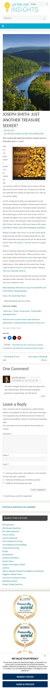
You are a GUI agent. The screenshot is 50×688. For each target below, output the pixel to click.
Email (6, 464)
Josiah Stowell (28, 348)
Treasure (40, 348)
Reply (43, 396)
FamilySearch (7, 554)
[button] (45, 656)
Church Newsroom (10, 538)
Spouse (35, 348)
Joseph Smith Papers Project (13, 564)
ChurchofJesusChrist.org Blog (14, 544)
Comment (7, 434)
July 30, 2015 (9, 130)
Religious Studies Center (12, 574)
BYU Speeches (8, 525)
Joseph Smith (7, 348)
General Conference (10, 558)
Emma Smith (28, 345)
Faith (31, 134)
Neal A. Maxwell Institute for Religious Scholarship (22, 571)
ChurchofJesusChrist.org (12, 541)
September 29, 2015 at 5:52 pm (25, 381)
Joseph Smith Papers (17, 348)
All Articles (9, 134)
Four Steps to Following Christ (37, 358)
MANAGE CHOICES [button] (25, 676)
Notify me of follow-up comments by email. (23, 480)
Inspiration (40, 345)
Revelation (38, 134)
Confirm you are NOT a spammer (18, 496)
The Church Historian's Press (14, 578)
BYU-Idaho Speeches (10, 531)
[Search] (44, 19)
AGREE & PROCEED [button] (25, 684)
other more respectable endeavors (14, 271)
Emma (20, 242)
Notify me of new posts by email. (19, 483)
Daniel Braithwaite (17, 345)
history (34, 345)
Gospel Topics (8, 561)
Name (6, 455)
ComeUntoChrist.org (10, 548)
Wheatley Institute (9, 581)
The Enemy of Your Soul (11, 358)
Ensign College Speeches (12, 584)
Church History (21, 134)
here (5, 422)
